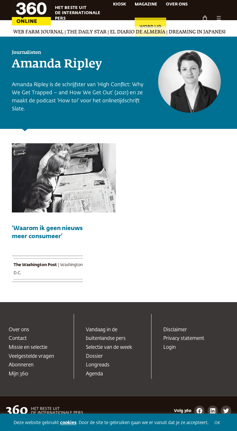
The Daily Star (81, 32)
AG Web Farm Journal (29, 32)
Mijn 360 (18, 374)
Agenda (94, 374)
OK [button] (217, 423)
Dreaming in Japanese (192, 32)
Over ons (19, 330)
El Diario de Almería (132, 32)
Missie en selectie (28, 347)
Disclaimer (175, 330)
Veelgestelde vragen (31, 356)
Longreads (98, 365)
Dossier (94, 356)
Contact (18, 338)
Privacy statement (183, 338)
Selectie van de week (109, 347)
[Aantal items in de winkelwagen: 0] (205, 18)
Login (169, 347)
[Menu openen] (218, 18)
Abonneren (21, 365)
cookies (68, 423)
